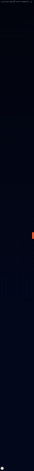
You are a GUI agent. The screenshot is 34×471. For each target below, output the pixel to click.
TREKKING (11, 1)
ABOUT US (14, 2)
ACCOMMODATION (24, 1)
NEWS (17, 1)
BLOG (20, 1)
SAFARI (4, 1)
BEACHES (7, 1)
